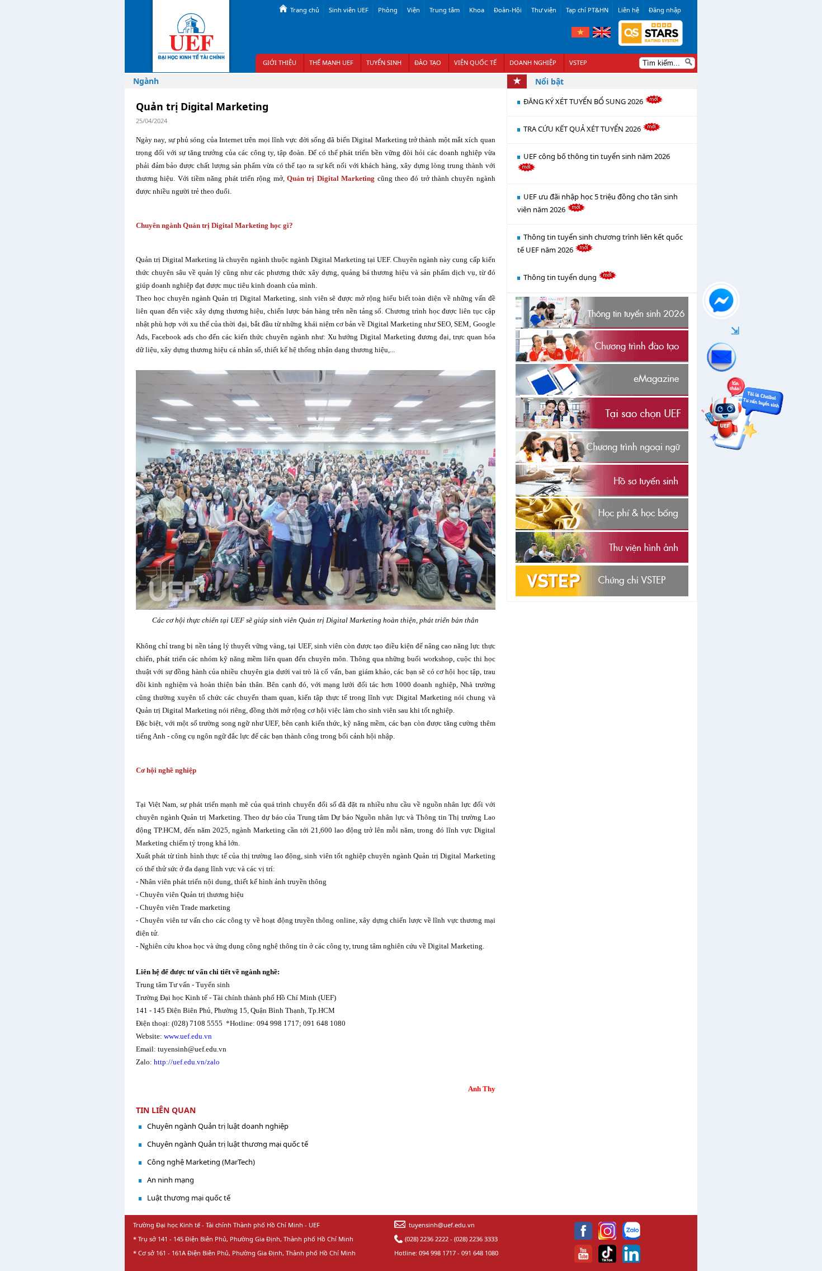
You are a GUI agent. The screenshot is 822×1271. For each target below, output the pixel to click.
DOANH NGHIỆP (532, 62)
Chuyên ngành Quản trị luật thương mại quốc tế (227, 1144)
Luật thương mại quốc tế (188, 1198)
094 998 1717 (437, 1253)
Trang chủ (304, 10)
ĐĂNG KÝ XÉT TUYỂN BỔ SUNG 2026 (584, 101)
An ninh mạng (170, 1180)
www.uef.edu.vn (187, 1036)
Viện (413, 10)
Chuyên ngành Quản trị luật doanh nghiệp (218, 1126)
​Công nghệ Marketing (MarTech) (201, 1162)
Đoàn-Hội (508, 10)
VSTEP (578, 62)
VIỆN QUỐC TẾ (475, 62)
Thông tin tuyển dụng (560, 277)
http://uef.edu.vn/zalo (187, 1062)
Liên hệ (628, 10)
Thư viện (543, 10)
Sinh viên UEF (349, 10)
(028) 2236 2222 (426, 1239)
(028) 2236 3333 (476, 1239)
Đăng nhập (665, 10)
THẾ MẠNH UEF (331, 62)
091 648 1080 (479, 1253)
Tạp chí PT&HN (587, 10)
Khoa (476, 10)
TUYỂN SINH (383, 62)
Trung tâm (444, 10)
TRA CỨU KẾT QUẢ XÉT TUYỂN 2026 (583, 129)
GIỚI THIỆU (279, 62)
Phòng (388, 10)
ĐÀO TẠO (427, 62)
